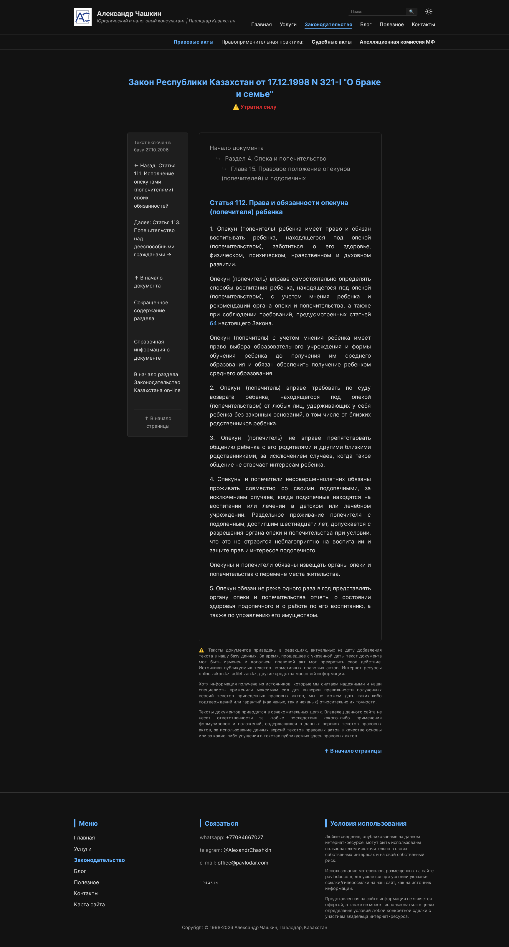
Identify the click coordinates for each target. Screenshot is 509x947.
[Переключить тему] (429, 11)
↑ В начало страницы (353, 751)
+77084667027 (244, 837)
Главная (261, 24)
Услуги (288, 24)
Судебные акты (332, 42)
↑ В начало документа (148, 282)
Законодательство (328, 24)
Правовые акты (193, 42)
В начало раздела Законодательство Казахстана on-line (157, 382)
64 (213, 323)
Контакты (423, 24)
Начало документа (237, 147)
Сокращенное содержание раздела (151, 310)
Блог (366, 24)
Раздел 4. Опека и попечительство (275, 158)
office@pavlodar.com (243, 863)
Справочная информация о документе (152, 349)
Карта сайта (89, 904)
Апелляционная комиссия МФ (397, 42)
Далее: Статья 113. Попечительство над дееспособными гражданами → (157, 238)
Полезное (392, 24)
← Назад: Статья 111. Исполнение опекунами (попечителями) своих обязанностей (155, 185)
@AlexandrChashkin (247, 850)
